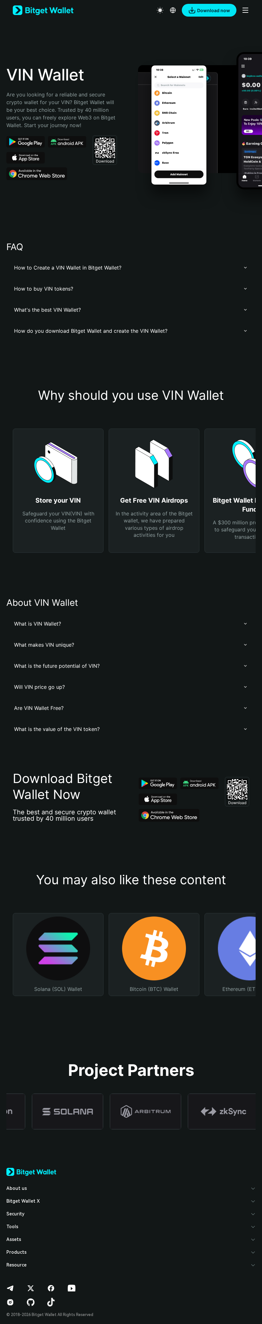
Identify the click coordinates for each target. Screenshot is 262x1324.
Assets (13, 1239)
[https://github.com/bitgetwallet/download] (31, 1302)
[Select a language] (173, 10)
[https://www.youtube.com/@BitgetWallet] (71, 1288)
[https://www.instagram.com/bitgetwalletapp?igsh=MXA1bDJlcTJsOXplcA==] (10, 1302)
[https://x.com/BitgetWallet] (31, 1288)
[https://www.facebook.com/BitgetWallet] (51, 1288)
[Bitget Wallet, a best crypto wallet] (43, 10)
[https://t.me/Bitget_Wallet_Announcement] (10, 1288)
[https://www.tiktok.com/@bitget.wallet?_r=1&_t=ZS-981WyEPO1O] (51, 1302)
